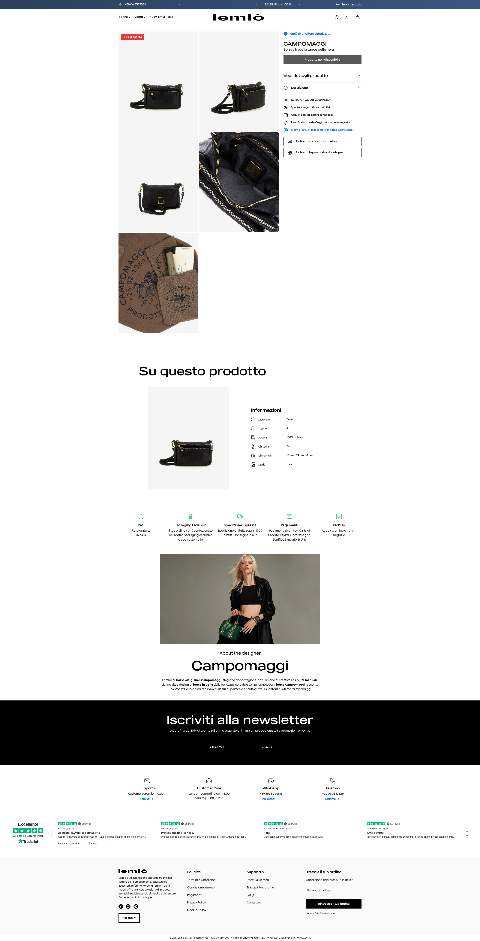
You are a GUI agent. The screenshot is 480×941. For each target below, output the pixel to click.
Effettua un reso (258, 880)
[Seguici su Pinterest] (136, 906)
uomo (138, 17)
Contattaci (254, 902)
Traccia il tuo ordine (260, 887)
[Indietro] (218, 4)
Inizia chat (269, 799)
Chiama (330, 799)
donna (123, 17)
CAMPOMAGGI (305, 43)
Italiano (128, 918)
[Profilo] (347, 17)
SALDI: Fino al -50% (240, 4)
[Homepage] (238, 17)
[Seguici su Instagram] (128, 906)
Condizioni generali (201, 887)
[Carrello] (358, 17)
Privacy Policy (196, 902)
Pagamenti (194, 895)
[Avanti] (261, 4)
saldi (171, 17)
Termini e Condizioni (201, 880)
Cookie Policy (196, 910)
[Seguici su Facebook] (120, 906)
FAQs (250, 895)
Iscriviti (266, 747)
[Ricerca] (336, 17)
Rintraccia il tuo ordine (334, 904)
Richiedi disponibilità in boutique (319, 152)
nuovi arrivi (157, 17)
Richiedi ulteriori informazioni (317, 141)
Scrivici (145, 799)
